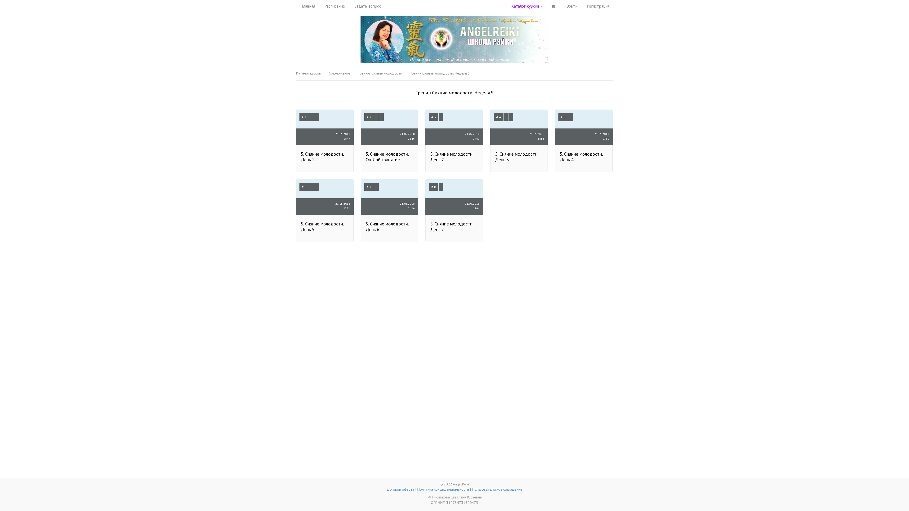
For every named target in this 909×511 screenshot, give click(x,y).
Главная (308, 6)
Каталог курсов (308, 73)
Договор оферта (400, 489)
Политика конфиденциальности (443, 489)
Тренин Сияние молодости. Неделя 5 (440, 73)
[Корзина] (553, 6)
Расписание (335, 6)
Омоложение (339, 73)
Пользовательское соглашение (497, 489)
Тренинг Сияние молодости (380, 73)
